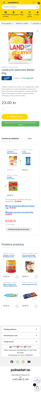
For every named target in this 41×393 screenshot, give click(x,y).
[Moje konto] (34, 2)
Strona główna (6, 23)
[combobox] (18, 6)
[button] (37, 31)
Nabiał (21, 14)
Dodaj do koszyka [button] (16, 277)
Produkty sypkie (14, 14)
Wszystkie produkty (5, 15)
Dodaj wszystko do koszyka (18, 229)
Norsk (22, 346)
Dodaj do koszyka (16, 117)
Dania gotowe (29, 15)
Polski (14, 346)
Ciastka (35, 253)
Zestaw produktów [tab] (10, 139)
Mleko (9, 282)
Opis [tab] (30, 139)
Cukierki (15, 67)
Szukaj (36, 6)
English (29, 346)
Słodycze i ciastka (22, 23)
